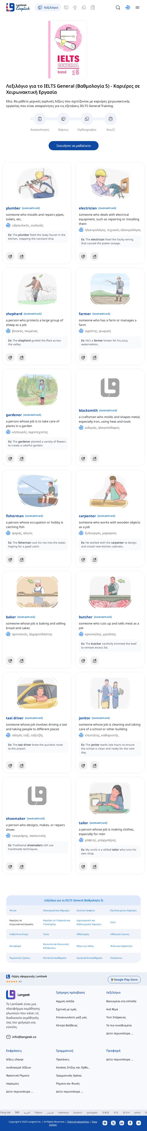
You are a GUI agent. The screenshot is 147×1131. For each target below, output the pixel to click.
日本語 (105, 1112)
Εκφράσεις (14, 1051)
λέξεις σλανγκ (14, 1059)
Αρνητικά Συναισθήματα (89, 958)
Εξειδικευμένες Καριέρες (123, 910)
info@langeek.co (24, 1037)
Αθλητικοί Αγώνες (119, 934)
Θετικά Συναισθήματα (54, 958)
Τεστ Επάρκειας (116, 1017)
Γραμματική (64, 1051)
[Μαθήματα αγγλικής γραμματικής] (66, 7)
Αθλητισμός (83, 934)
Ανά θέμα (112, 1009)
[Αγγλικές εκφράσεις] (75, 7)
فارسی (50, 1112)
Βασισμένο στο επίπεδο (121, 1001)
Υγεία (46, 934)
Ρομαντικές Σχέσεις (19, 958)
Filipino (38, 1112)
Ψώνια (12, 910)
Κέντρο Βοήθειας (67, 1025)
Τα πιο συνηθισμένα (119, 1025)
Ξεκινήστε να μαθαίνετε (73, 146)
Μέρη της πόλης (85, 946)
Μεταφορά (15, 946)
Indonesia (63, 1112)
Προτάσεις (62, 1059)
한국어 (126, 1112)
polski (137, 1112)
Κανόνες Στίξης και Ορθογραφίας (73, 1067)
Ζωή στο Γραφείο (86, 910)
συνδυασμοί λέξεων (18, 1067)
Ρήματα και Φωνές (68, 1083)
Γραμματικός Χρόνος (69, 1075)
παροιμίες (12, 1083)
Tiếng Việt (5, 1112)
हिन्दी (17, 1112)
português (92, 1112)
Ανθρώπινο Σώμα (18, 934)
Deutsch (77, 1112)
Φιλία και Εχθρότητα (121, 946)
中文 (116, 1112)
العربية (27, 1112)
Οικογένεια (116, 958)
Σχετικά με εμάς (66, 1009)
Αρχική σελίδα (65, 1001)
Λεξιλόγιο (113, 992)
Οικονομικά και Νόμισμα (56, 910)
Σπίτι (113, 922)
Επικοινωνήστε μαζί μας (71, 1017)
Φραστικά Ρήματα (17, 1075)
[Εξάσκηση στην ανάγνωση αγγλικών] (92, 7)
